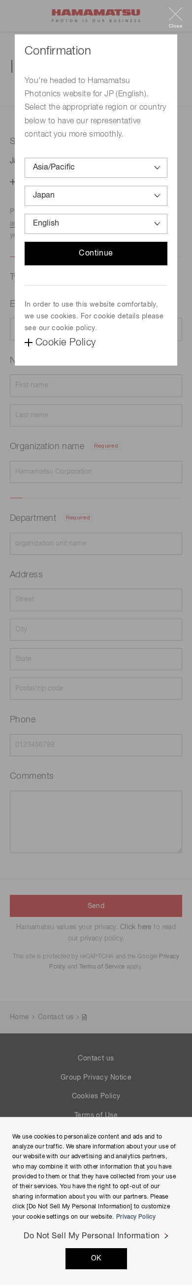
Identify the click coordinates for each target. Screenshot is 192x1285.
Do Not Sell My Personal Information (92, 1236)
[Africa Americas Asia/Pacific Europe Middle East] (96, 168)
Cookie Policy (65, 342)
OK (96, 1258)
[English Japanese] (96, 224)
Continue (96, 253)
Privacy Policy (136, 1217)
